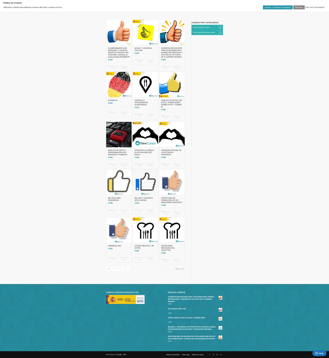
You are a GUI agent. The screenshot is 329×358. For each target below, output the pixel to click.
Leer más (309, 7)
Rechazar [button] (299, 7)
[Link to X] (221, 354)
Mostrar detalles (125, 67)
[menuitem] (173, 354)
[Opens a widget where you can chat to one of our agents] (319, 353)
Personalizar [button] (319, 7)
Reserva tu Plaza (114, 67)
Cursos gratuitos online (201, 27)
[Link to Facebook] (209, 354)
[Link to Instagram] (213, 354)
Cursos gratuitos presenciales (204, 32)
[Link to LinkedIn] (217, 354)
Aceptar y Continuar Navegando (278, 7)
